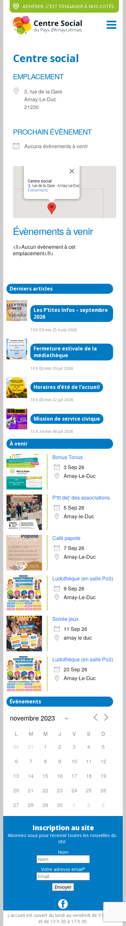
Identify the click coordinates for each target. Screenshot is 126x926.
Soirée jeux (65, 619)
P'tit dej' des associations (81, 497)
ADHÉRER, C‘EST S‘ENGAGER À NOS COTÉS (68, 6)
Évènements (38, 190)
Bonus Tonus (67, 457)
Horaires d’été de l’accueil (67, 387)
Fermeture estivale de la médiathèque (65, 352)
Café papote (66, 538)
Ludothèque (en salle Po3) (82, 578)
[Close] (72, 171)
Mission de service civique (67, 418)
